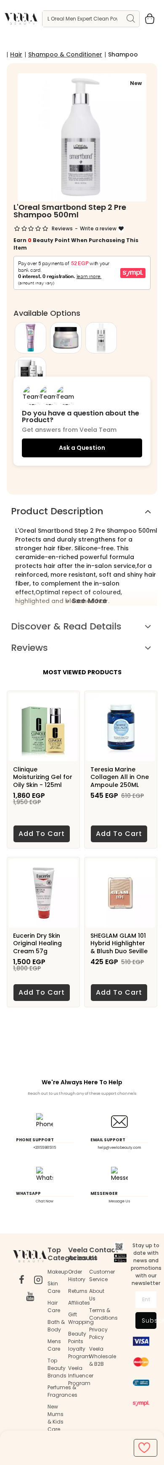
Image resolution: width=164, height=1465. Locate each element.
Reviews (29, 647)
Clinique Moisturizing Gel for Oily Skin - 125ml (42, 777)
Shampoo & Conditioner (65, 54)
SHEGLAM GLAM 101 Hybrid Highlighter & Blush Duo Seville (119, 943)
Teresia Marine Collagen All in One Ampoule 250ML (119, 777)
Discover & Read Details (66, 626)
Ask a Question (82, 448)
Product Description (57, 511)
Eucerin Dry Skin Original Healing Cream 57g (37, 943)
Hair (16, 54)
